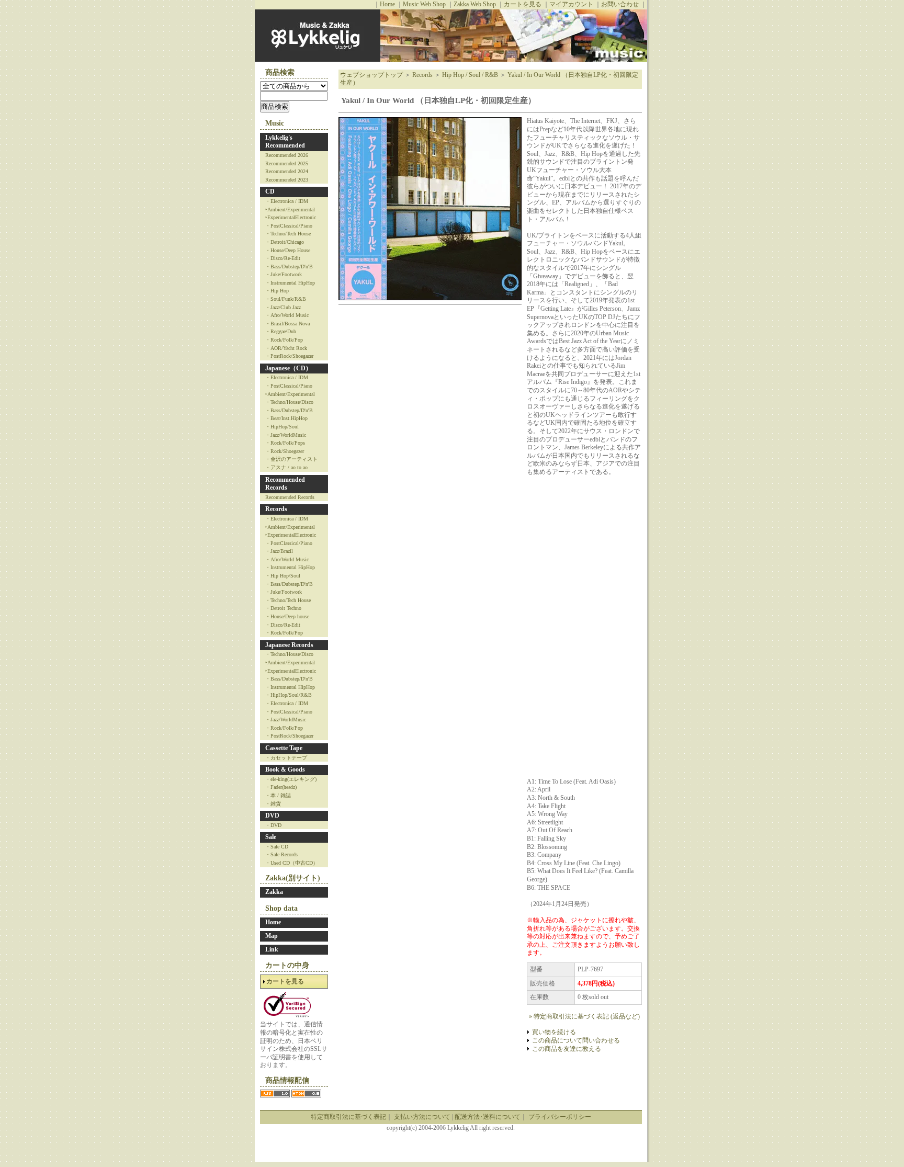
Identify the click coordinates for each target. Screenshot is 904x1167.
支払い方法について (422, 1116)
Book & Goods (285, 769)
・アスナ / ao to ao (286, 467)
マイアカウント (571, 4)
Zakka (274, 892)
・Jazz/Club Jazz (283, 307)
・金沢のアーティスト (291, 459)
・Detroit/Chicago (284, 242)
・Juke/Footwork (283, 274)
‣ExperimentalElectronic (290, 217)
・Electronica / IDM (286, 201)
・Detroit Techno (283, 608)
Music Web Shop (424, 4)
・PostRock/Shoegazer (289, 356)
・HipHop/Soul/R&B (288, 695)
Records (276, 509)
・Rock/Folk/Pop (284, 340)
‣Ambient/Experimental (290, 209)
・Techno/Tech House (288, 233)
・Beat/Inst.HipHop (286, 418)
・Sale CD (276, 846)
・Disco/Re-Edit (282, 258)
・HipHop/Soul (282, 426)
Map (271, 935)
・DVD (273, 825)
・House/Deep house (287, 616)
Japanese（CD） (288, 368)
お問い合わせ (620, 4)
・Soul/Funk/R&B (285, 299)
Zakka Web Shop (475, 4)
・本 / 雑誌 (278, 795)
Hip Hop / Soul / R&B (470, 74)
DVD (272, 815)
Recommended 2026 (286, 155)
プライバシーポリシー (559, 1116)
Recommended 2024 (286, 171)
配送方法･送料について (488, 1116)
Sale (270, 837)
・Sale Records (281, 854)
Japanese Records (289, 645)
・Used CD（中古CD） (291, 863)
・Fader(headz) (281, 787)
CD (270, 191)
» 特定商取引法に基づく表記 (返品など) (584, 1016)
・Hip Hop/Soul (282, 576)
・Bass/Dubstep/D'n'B (289, 266)
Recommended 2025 (286, 163)
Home (387, 4)
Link (271, 949)
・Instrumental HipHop (290, 283)
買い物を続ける (554, 1032)
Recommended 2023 (286, 180)
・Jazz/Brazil (279, 551)
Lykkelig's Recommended (285, 142)
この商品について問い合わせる (576, 1040)
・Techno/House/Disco (289, 402)
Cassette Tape (283, 748)
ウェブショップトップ (371, 74)
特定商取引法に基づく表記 (348, 1116)
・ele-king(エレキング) (291, 779)
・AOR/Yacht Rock (286, 348)
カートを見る (522, 4)
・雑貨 (273, 804)
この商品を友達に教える (566, 1048)
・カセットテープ (286, 758)
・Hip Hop (277, 290)
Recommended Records (285, 484)
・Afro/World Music (287, 315)
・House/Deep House (287, 250)
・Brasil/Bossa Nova (287, 323)
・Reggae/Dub (280, 331)
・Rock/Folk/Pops (285, 443)
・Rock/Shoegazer (284, 451)
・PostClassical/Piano (288, 226)
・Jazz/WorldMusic (285, 435)
